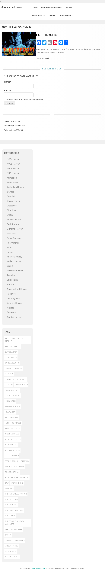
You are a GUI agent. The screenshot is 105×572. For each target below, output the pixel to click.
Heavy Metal (13, 243)
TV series (11, 294)
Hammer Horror (12, 407)
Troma (8, 535)
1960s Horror (13, 159)
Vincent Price (11, 546)
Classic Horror (14, 201)
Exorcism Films (14, 219)
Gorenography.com (11, 7)
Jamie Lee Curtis (12, 428)
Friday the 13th (12, 390)
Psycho (8, 467)
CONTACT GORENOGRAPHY (52, 7)
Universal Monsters (15, 540)
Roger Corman (12, 472)
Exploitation (13, 224)
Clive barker (11, 352)
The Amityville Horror (16, 494)
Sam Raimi (24, 477)
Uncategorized (14, 298)
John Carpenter (13, 439)
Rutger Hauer (11, 477)
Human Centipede (13, 423)
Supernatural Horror (17, 289)
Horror (10, 252)
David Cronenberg (13, 368)
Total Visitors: (10, 130)
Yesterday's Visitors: (13, 126)
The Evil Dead (11, 499)
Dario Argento (12, 363)
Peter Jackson (12, 461)
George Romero (12, 396)
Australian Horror (15, 187)
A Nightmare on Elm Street (14, 339)
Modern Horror (14, 261)
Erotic (10, 215)
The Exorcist (11, 505)
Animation (12, 178)
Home (35, 7)
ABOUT (69, 7)
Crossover (12, 206)
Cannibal (11, 196)
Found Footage (14, 238)
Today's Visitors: (11, 121)
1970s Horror (13, 164)
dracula (9, 374)
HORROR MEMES (66, 16)
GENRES (52, 16)
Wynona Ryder (12, 557)
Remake (11, 275)
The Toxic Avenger (13, 529)
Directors (11, 210)
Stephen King (17, 483)
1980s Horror (13, 168)
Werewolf (11, 312)
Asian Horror (13, 182)
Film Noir (11, 233)
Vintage (10, 308)
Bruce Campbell (13, 346)
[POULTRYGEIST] (19, 55)
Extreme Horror (15, 229)
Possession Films (15, 270)
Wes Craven (10, 551)
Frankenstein (21, 385)
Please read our (24, 100)
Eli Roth (9, 385)
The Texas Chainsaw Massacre (14, 522)
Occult (10, 266)
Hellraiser (10, 412)
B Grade (10, 192)
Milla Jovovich (12, 456)
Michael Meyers (12, 450)
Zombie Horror (14, 317)
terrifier (9, 488)
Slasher (10, 284)
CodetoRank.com (38, 568)
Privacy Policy (38, 16)
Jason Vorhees (12, 434)
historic (10, 247)
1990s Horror (13, 173)
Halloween (10, 401)
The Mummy (10, 516)
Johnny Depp (11, 445)
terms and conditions (33, 100)
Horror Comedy (14, 257)
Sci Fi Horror (13, 280)
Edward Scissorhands (15, 379)
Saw (7, 483)
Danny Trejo (11, 357)
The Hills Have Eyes (14, 510)
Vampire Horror (14, 303)
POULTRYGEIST (47, 35)
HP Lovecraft (11, 417)
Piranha (25, 461)
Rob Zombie (19, 467)
